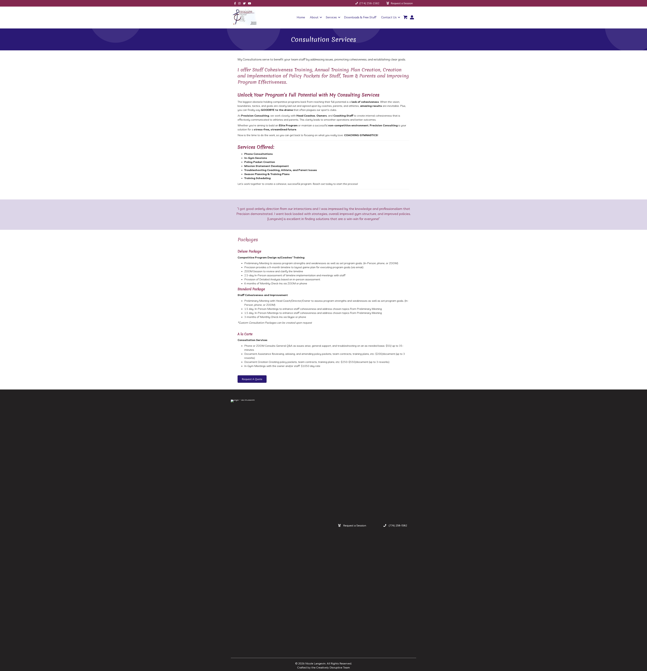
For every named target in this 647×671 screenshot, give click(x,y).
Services (331, 17)
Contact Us (389, 17)
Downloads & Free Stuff (360, 17)
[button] (320, 17)
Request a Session (402, 3)
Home (301, 17)
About (314, 17)
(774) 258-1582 (369, 3)
